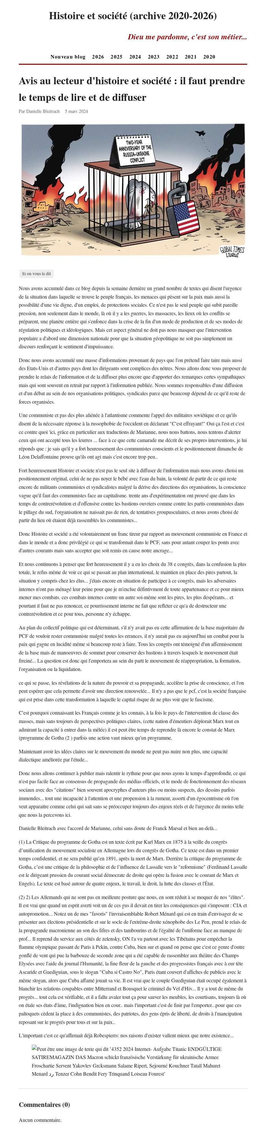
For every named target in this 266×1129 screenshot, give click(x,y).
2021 (191, 56)
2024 (135, 56)
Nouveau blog (68, 56)
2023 (154, 56)
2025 (117, 56)
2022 (172, 56)
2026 (98, 56)
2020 (209, 56)
